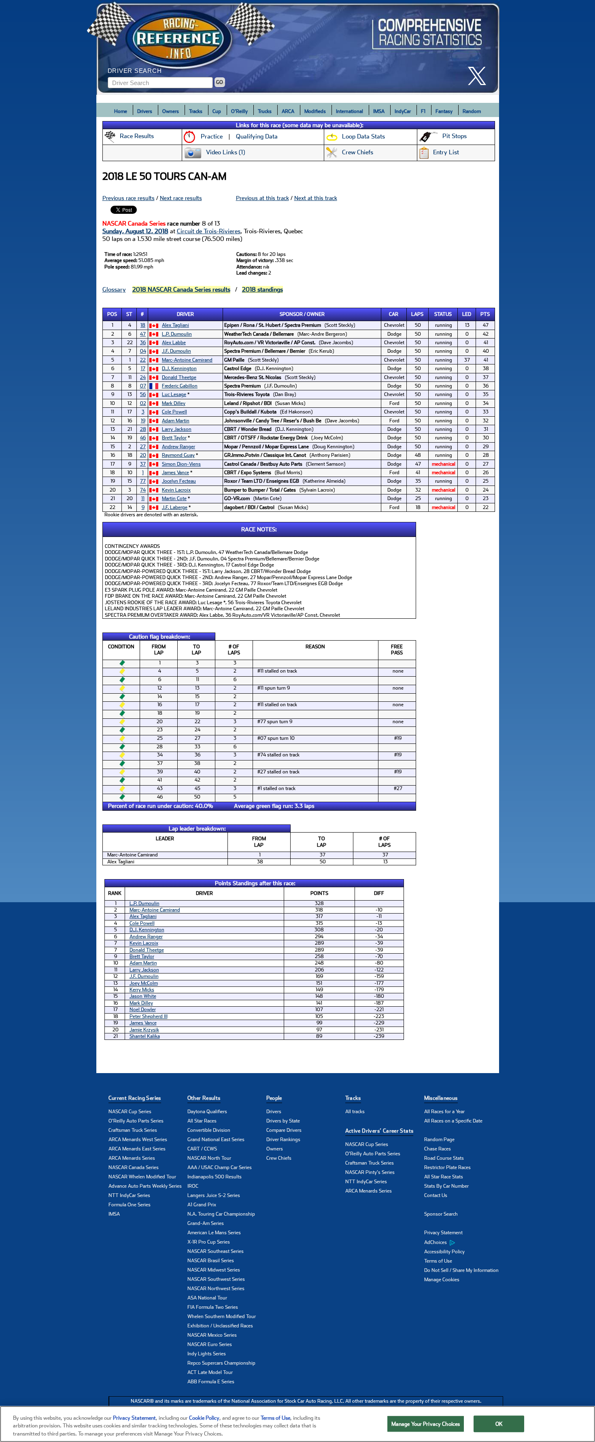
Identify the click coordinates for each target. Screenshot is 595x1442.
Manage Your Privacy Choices (425, 1424)
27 (143, 446)
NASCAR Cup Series (129, 1111)
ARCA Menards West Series (137, 1139)
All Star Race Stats (443, 1177)
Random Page (439, 1139)
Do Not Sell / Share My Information (461, 1270)
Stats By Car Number (446, 1186)
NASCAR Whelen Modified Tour (142, 1177)
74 (143, 490)
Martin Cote (174, 498)
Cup (216, 111)
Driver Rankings (283, 1139)
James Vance (175, 472)
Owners (170, 111)
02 (143, 403)
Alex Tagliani (175, 325)
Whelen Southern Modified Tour (221, 1316)
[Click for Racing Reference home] (297, 47)
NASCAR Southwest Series (216, 1279)
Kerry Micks (142, 990)
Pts (485, 314)
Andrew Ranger (178, 446)
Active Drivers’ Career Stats (379, 1131)
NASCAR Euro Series (209, 1344)
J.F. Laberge (174, 507)
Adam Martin (175, 421)
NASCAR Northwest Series (215, 1288)
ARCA (288, 111)
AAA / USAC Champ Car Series (219, 1167)
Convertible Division (208, 1130)
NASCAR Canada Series (133, 1167)
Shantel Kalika (145, 1036)
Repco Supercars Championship (221, 1363)
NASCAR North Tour (209, 1158)
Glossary (114, 289)
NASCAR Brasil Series (210, 1260)
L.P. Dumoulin (177, 334)
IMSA (379, 111)
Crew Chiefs (278, 1158)
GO (219, 82)
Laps (417, 314)
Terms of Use (438, 1261)
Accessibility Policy (444, 1252)
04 (143, 351)
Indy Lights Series (206, 1354)
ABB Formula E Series (210, 1381)
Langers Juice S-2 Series (213, 1195)
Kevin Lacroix (176, 490)
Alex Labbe (174, 342)
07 (143, 386)
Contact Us (435, 1195)
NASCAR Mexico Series (212, 1335)
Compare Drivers (284, 1130)
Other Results (204, 1098)
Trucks (265, 111)
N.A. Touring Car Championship (221, 1214)
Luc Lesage (174, 394)
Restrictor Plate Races (447, 1167)
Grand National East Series (215, 1139)
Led (466, 314)
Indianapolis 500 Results (214, 1177)
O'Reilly (239, 111)
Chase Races (437, 1149)
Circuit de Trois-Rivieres (208, 231)
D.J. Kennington (179, 368)
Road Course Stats (444, 1158)
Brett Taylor (174, 438)
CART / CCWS (202, 1149)
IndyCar (403, 111)
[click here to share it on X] (480, 76)
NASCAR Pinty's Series (370, 1172)
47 (143, 334)
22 (143, 360)
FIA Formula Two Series (212, 1307)
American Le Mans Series (214, 1232)
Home (120, 111)
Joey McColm (144, 983)
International (349, 111)
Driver (185, 314)
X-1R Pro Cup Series (208, 1242)
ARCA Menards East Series (137, 1149)
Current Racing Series (134, 1098)
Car (393, 314)
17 (143, 368)
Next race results (181, 198)
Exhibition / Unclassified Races (220, 1326)
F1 (423, 111)
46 (143, 438)
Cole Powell (174, 412)
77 (143, 481)
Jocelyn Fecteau (179, 481)
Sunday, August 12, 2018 (135, 231)
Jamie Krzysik (144, 1030)
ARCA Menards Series (131, 1158)
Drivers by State (283, 1121)
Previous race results (128, 198)
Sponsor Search (441, 1214)
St (129, 314)
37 (143, 464)
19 (143, 421)
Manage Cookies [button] (441, 1279)
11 (142, 498)
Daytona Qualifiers (207, 1111)
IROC (192, 1186)
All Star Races (202, 1121)
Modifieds (315, 111)
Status (443, 314)
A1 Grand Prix (201, 1205)
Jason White (143, 996)
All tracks (355, 1111)
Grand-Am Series (205, 1223)
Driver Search (135, 70)
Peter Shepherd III (149, 1016)
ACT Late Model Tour (210, 1372)
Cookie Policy (204, 1418)
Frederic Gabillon (180, 386)
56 (143, 394)
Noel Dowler (143, 1009)
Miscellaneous (441, 1098)
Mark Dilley (173, 403)
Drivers (144, 111)
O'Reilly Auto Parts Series (136, 1121)
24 (143, 377)
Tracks (195, 111)
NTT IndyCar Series (129, 1195)
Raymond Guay (178, 455)
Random (472, 111)
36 (143, 342)
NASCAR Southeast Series (215, 1251)
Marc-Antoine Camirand (187, 360)
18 (142, 325)
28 (143, 429)
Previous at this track (262, 198)
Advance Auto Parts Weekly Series (145, 1186)
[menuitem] (463, 1242)
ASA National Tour (207, 1298)
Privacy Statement (443, 1232)
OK (499, 1424)
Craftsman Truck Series (132, 1130)
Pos (112, 314)
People (274, 1098)
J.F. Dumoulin (176, 351)
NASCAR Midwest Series (213, 1270)
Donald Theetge (179, 377)
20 (143, 455)
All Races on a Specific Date (453, 1121)
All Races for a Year (444, 1111)
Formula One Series (129, 1205)
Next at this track (315, 198)
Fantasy (444, 111)
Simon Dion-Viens (181, 464)
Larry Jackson (176, 429)
